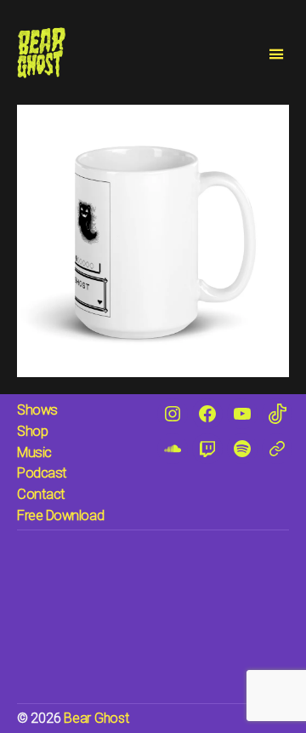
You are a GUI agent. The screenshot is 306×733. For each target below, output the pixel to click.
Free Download (60, 515)
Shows (37, 410)
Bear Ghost (96, 718)
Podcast (42, 473)
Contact (41, 494)
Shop (32, 431)
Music (34, 452)
